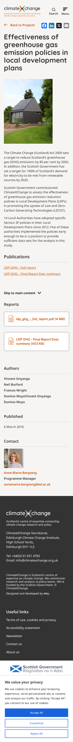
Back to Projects (22, 25)
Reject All (37, 733)
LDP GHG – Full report (20, 267)
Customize (36, 723)
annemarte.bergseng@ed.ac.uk (27, 484)
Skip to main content (19, 293)
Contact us (14, 644)
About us (12, 652)
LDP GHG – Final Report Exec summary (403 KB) (37, 341)
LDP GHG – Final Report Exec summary (32, 274)
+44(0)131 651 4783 (26, 556)
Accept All (36, 712)
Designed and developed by (28, 593)
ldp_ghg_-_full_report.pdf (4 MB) (40, 319)
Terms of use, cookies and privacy (31, 620)
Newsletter (14, 636)
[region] (36, 709)
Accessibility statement (23, 628)
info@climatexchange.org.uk (37, 560)
